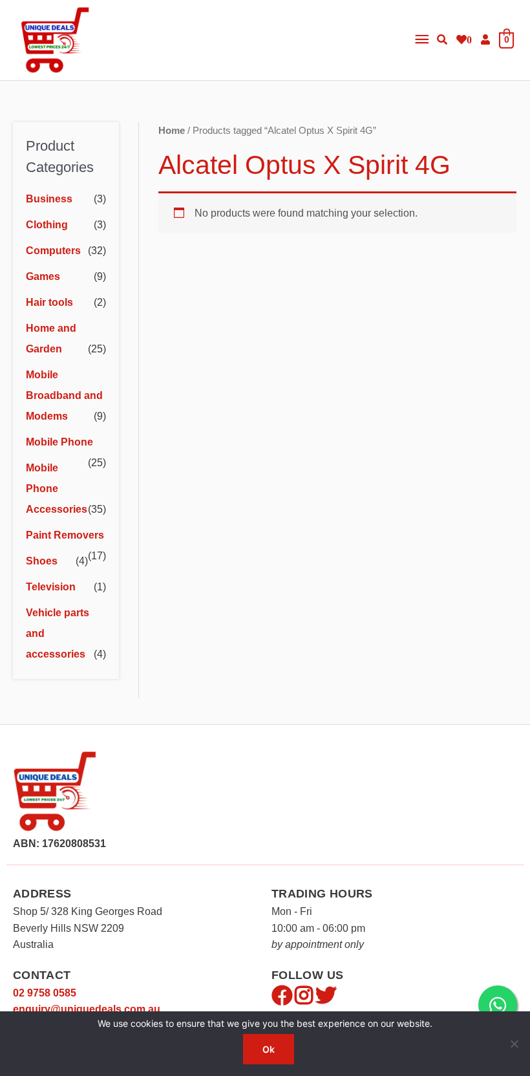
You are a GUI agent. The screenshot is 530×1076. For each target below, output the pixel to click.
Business (49, 198)
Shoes (42, 560)
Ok (268, 1049)
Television (51, 586)
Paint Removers (65, 535)
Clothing (47, 224)
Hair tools (49, 302)
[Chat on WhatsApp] (497, 1004)
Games (43, 276)
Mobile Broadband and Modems (64, 395)
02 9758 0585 (44, 992)
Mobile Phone (59, 441)
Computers (53, 250)
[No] (513, 1043)
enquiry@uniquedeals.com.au (86, 1009)
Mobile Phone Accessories (56, 488)
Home (171, 130)
